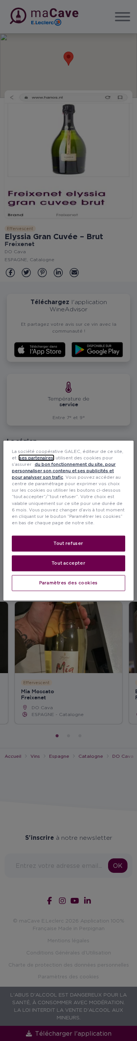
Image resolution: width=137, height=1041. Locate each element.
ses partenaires (36, 458)
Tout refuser (68, 543)
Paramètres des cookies (68, 582)
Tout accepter (68, 562)
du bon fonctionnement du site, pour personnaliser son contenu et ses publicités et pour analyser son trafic (64, 470)
